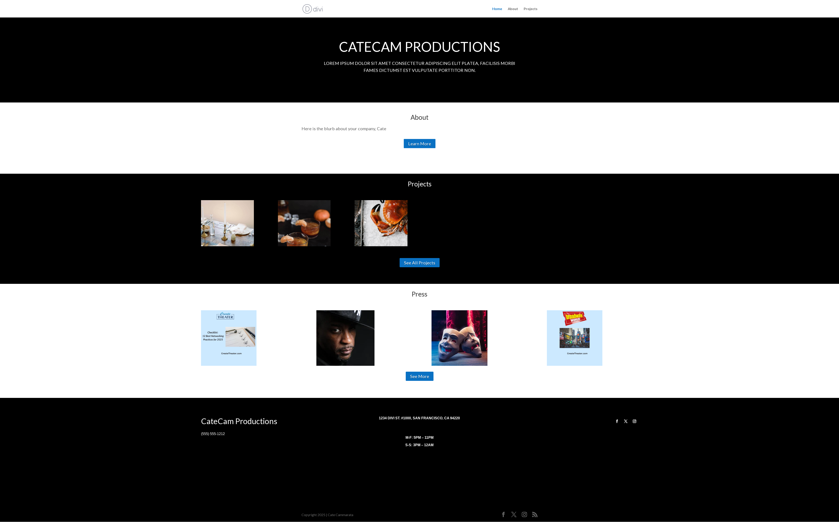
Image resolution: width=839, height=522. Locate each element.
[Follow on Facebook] (617, 421)
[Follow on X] (625, 421)
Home (497, 9)
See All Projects (419, 262)
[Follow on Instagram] (634, 421)
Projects (530, 9)
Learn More (419, 143)
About (513, 9)
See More (419, 376)
